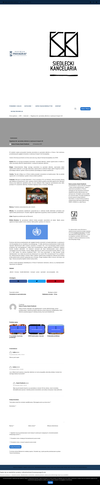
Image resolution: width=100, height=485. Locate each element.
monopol (32, 272)
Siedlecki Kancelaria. (79, 232)
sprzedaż (43, 272)
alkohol (12, 272)
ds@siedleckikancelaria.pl (11, 2)
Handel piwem (13, 138)
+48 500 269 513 (26, 2)
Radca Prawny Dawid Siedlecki (20, 144)
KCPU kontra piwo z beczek (36, 336)
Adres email (32, 425)
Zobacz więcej (85, 108)
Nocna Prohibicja (17, 111)
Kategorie (27, 106)
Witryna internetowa (52, 425)
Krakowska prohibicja (53, 336)
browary (17, 272)
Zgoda (50, 482)
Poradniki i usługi (15, 106)
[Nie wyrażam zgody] (98, 480)
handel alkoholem (24, 272)
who (57, 272)
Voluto (75, 467)
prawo (38, 272)
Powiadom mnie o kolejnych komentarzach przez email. (25, 438)
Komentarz (12, 406)
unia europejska (51, 272)
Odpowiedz (13, 360)
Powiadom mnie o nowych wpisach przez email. (23, 442)
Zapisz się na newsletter (43, 106)
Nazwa (11, 425)
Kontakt (58, 106)
